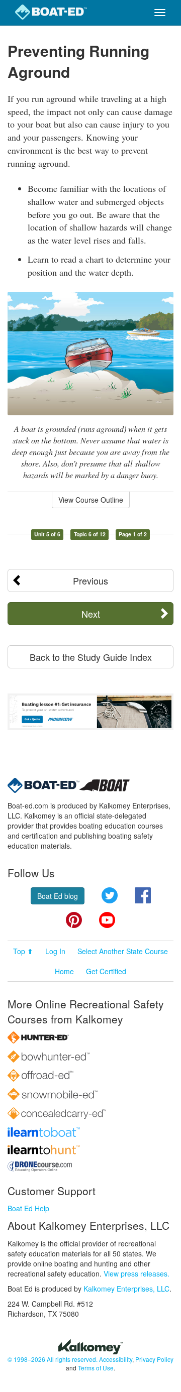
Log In (55, 951)
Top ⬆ (23, 951)
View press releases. (136, 1273)
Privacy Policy (154, 1359)
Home (64, 971)
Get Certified (106, 971)
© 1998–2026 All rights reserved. (53, 1359)
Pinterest (74, 920)
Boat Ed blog (57, 896)
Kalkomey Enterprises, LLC (126, 1289)
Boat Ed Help (28, 1208)
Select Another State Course (122, 951)
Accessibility (115, 1359)
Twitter (110, 895)
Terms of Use (96, 1367)
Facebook (143, 895)
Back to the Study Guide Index (91, 656)
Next (90, 613)
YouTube (107, 920)
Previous (90, 580)
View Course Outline (90, 500)
